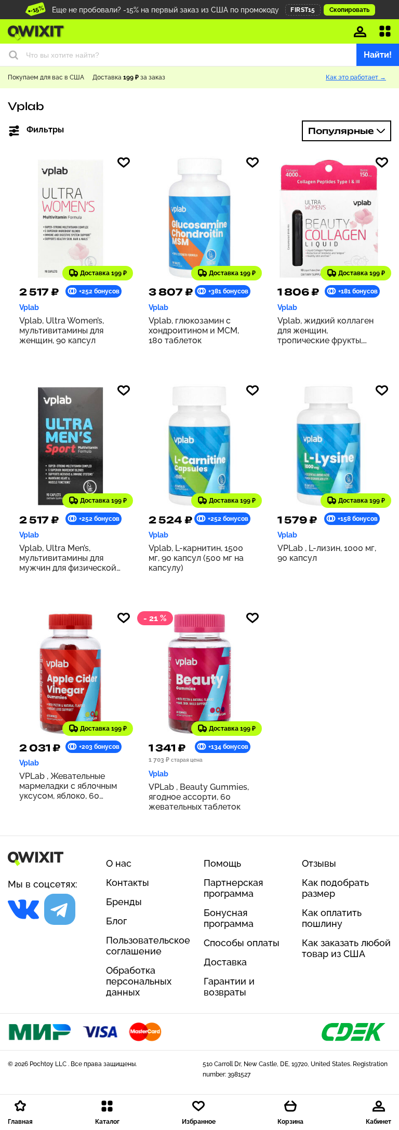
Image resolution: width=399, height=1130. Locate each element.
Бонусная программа (229, 918)
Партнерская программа (233, 888)
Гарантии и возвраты (229, 987)
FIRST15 (302, 10)
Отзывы (319, 863)
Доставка (225, 962)
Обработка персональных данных (138, 981)
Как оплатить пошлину (332, 918)
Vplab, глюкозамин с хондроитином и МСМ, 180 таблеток (194, 330)
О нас (118, 863)
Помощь (222, 863)
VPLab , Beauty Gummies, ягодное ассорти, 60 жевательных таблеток (199, 797)
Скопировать (349, 10)
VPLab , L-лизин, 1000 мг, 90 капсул (326, 553)
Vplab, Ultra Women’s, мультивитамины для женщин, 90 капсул (61, 330)
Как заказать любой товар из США (346, 948)
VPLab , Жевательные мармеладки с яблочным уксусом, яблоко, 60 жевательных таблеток (68, 786)
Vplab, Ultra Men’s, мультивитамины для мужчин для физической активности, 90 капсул (67, 558)
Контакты (127, 882)
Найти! (378, 55)
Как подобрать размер (335, 888)
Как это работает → (356, 77)
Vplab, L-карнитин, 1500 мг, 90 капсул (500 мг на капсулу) (196, 558)
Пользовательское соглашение (148, 946)
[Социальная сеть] (23, 909)
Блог (116, 921)
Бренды (124, 901)
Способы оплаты (242, 942)
